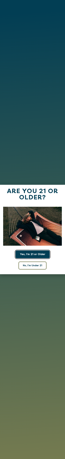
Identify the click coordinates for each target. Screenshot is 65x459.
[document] (32, 229)
